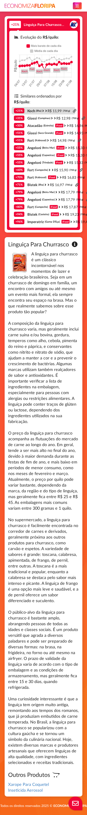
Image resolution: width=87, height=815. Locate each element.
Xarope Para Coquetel (28, 784)
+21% (15, 24)
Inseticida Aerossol (25, 790)
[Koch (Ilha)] (74, 24)
